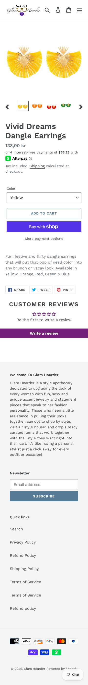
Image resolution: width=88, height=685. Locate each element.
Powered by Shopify (61, 669)
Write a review (44, 333)
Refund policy (23, 608)
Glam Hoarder (34, 669)
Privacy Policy (23, 542)
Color (11, 188)
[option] (22, 106)
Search (16, 529)
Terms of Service (25, 582)
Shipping (37, 166)
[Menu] (79, 9)
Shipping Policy (24, 568)
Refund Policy (23, 555)
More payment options (44, 239)
